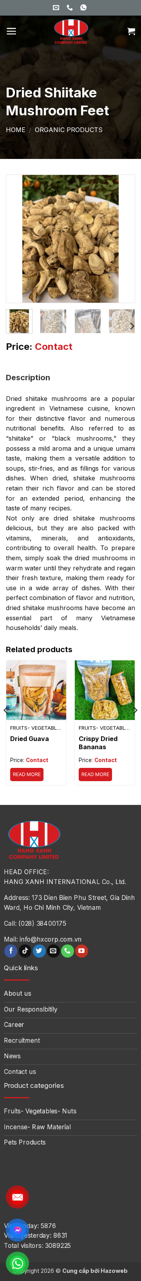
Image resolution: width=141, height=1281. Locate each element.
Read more (27, 774)
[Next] (122, 239)
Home (15, 130)
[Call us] (67, 951)
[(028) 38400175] (71, 7)
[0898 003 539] (84, 7)
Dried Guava (29, 739)
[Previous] (19, 239)
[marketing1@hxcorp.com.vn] (57, 7)
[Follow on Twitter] (39, 951)
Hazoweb (114, 1270)
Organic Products (69, 130)
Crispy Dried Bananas (98, 743)
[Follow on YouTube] (81, 951)
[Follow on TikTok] (25, 951)
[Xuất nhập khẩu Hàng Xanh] (70, 31)
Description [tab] (28, 377)
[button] (11, 31)
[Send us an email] (53, 951)
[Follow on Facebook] (10, 951)
